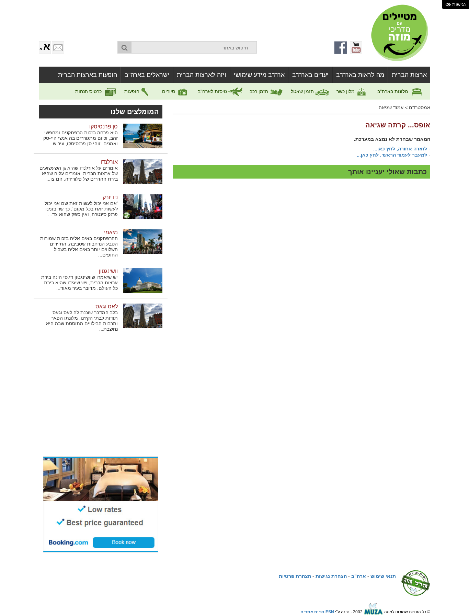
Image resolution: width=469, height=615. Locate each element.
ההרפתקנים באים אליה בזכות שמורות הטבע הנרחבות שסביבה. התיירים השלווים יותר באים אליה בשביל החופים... (79, 247)
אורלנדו (109, 162)
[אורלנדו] (142, 171)
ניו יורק (110, 197)
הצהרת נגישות (331, 576)
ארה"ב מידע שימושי (259, 74)
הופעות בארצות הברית (87, 74)
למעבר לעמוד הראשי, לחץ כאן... (392, 155)
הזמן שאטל (303, 91)
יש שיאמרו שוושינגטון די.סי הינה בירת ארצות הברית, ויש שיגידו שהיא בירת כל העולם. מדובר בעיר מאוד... (79, 282)
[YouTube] (356, 47)
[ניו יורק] (142, 206)
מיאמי (111, 232)
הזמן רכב (260, 91)
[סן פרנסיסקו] (142, 135)
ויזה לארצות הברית (201, 74)
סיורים (169, 91)
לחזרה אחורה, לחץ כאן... (400, 148)
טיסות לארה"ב (213, 91)
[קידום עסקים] (373, 612)
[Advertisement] (196, 18)
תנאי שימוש (383, 576)
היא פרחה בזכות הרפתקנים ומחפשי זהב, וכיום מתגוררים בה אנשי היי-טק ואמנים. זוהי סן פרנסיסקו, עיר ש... (80, 138)
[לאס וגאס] (142, 315)
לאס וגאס (106, 306)
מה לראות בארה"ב (360, 74)
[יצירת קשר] (58, 47)
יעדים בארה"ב (310, 74)
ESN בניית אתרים (317, 612)
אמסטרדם (419, 107)
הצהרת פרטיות (295, 576)
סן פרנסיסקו (103, 126)
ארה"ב (358, 576)
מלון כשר (346, 91)
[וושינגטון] (142, 280)
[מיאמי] (142, 241)
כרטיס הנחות (89, 91)
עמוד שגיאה (391, 107)
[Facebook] (341, 47)
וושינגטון (108, 271)
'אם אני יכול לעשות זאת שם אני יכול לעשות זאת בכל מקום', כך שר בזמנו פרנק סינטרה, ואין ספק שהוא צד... (81, 209)
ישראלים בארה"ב (147, 74)
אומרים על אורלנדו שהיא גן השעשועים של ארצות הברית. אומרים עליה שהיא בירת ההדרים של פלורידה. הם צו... (78, 173)
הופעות (132, 91)
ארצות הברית (409, 74)
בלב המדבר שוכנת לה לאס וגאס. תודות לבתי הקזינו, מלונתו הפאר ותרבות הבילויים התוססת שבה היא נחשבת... (82, 321)
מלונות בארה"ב (393, 91)
